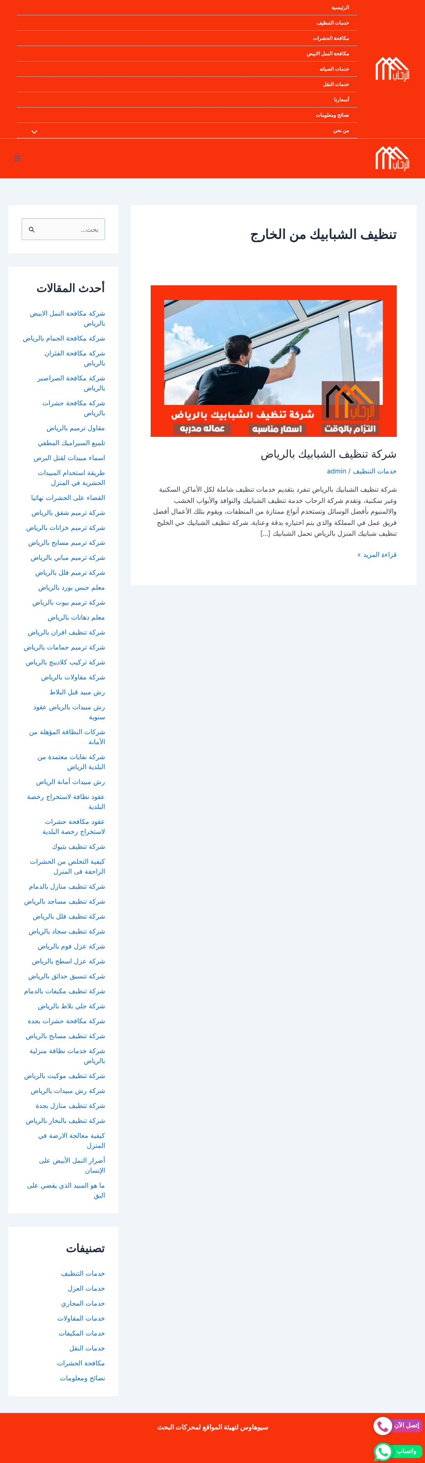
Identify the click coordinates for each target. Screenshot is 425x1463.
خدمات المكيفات (82, 1333)
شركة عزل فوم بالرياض (71, 946)
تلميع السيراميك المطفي (70, 443)
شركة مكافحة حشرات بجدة (66, 1021)
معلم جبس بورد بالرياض (71, 587)
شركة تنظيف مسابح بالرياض (65, 1036)
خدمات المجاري (83, 1303)
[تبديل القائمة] (36, 132)
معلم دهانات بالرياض (76, 617)
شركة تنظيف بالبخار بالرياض (65, 1120)
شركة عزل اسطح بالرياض (68, 961)
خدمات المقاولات (81, 1318)
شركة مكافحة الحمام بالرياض (64, 338)
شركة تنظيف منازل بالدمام (67, 886)
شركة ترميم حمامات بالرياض (64, 647)
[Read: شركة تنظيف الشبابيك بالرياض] (274, 360)
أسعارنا (341, 99)
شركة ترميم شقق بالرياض (68, 512)
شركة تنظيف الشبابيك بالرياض (329, 453)
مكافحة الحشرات (331, 38)
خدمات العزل (86, 1288)
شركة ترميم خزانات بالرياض (65, 527)
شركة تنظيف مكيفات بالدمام (64, 991)
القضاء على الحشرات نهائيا (68, 497)
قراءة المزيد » (377, 555)
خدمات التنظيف (333, 23)
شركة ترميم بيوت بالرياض (68, 602)
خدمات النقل (336, 84)
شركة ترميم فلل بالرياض (70, 572)
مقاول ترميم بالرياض (74, 428)
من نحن (341, 130)
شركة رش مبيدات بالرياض (68, 1090)
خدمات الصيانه (334, 69)
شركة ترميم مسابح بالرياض (66, 542)
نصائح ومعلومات (332, 115)
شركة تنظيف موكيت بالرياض (64, 1075)
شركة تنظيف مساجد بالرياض (64, 901)
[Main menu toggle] (17, 158)
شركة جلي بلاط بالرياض (71, 1006)
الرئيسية (340, 7)
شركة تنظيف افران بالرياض (66, 632)
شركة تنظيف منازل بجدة (70, 1105)
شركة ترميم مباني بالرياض (68, 557)
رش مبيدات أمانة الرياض (70, 781)
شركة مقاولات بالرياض (73, 677)
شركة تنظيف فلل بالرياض (69, 916)
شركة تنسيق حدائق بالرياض (66, 976)
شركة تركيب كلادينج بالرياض (65, 662)
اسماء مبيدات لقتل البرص (67, 457)
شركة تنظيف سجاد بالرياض (67, 931)
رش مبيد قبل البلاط (77, 692)
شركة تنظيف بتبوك (78, 846)
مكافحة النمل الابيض (328, 53)
